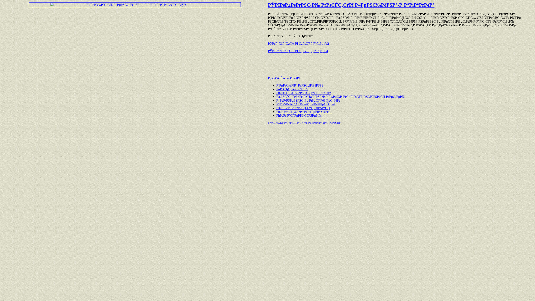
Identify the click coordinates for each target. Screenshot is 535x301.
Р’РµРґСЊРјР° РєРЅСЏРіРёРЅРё (299, 85)
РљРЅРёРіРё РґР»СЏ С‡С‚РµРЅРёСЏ (303, 108)
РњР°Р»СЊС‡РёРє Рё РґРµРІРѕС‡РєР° (304, 112)
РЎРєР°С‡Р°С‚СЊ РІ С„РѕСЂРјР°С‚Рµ (298, 43)
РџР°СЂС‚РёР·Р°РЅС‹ (292, 89)
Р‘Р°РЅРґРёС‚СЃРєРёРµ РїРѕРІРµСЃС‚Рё (305, 104)
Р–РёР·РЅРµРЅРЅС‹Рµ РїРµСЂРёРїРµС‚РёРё (308, 100)
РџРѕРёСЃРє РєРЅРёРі (284, 78)
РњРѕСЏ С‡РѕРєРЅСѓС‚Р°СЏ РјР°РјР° (303, 93)
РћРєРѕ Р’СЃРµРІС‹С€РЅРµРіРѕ (299, 115)
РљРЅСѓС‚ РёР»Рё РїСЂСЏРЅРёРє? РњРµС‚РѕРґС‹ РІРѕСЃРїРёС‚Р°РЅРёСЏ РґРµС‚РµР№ (340, 96)
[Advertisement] (317, 62)
